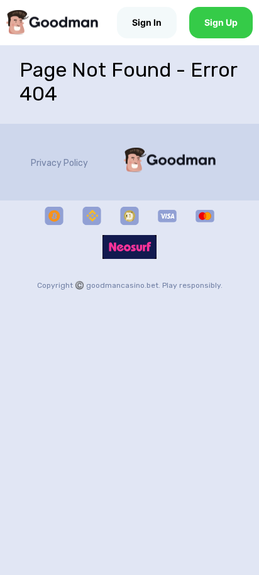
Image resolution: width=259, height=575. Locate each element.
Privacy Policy (59, 163)
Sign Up (221, 22)
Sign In (147, 22)
